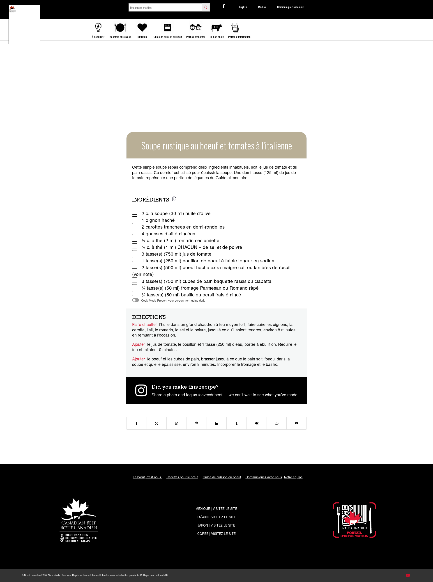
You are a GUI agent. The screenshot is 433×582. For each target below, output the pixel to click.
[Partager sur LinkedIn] (217, 423)
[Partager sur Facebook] (137, 423)
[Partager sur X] (157, 423)
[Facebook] (223, 6)
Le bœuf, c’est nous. (147, 477)
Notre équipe (293, 477)
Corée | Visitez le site (216, 533)
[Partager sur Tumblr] (236, 423)
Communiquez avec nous (264, 477)
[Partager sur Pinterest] (197, 423)
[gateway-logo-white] (354, 520)
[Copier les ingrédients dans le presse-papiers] (174, 199)
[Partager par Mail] (296, 423)
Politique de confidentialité (154, 575)
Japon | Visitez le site (216, 525)
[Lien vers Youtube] (408, 574)
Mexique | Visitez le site (216, 508)
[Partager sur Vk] (257, 423)
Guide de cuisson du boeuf (222, 477)
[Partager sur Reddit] (277, 423)
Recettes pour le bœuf (182, 477)
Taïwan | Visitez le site (216, 517)
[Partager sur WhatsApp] (177, 423)
